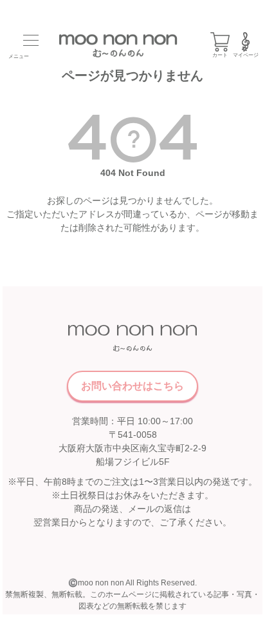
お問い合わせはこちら (132, 385)
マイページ (246, 55)
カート (220, 55)
